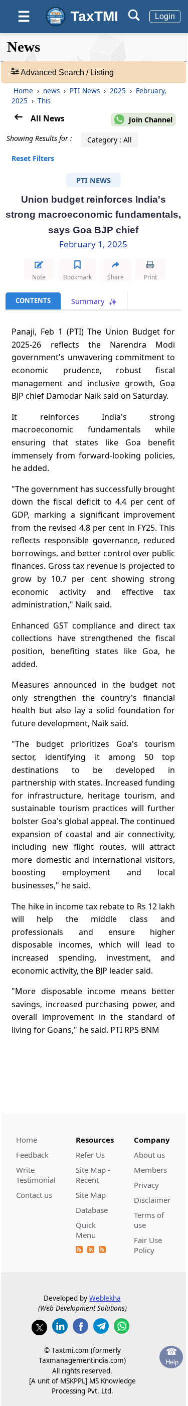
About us (149, 1155)
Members (150, 1170)
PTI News (86, 90)
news (52, 90)
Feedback (32, 1155)
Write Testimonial (36, 1175)
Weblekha (105, 1298)
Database (92, 1210)
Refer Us (90, 1155)
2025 (119, 90)
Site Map (91, 1195)
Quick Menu (86, 1230)
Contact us (34, 1195)
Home (23, 90)
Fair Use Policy (148, 1245)
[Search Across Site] (133, 18)
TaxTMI (94, 16)
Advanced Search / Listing (66, 72)
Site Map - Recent (93, 1175)
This (44, 100)
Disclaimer (152, 1200)
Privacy (146, 1185)
